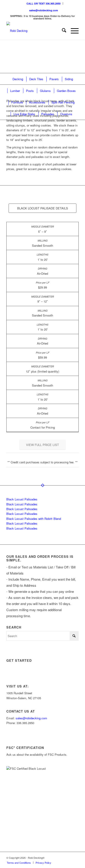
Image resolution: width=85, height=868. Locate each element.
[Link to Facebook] (68, 857)
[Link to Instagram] (54, 857)
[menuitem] (43, 3)
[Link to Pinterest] (75, 857)
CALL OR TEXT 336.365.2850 (44, 3)
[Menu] (72, 31)
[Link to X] (61, 857)
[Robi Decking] (35, 31)
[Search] (61, 31)
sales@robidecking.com (43, 10)
